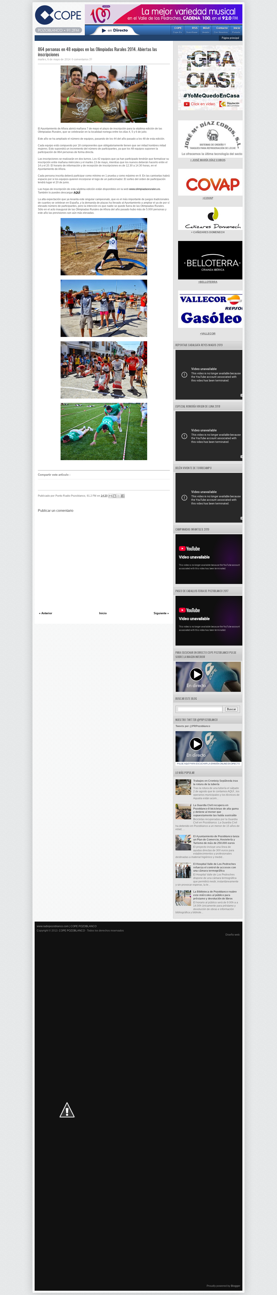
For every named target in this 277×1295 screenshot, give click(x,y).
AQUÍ (77, 192)
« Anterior (45, 613)
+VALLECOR (208, 333)
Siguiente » (161, 613)
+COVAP (208, 198)
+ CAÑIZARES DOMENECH (208, 232)
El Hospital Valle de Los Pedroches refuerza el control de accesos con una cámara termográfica (214, 867)
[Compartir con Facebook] (123, 496)
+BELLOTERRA (207, 282)
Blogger (235, 1285)
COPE (177, 30)
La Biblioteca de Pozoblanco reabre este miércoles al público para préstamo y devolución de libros (215, 895)
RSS (192, 30)
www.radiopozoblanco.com (53, 926)
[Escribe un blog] (114, 496)
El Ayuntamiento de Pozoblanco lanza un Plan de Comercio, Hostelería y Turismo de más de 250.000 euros (216, 840)
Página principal (230, 38)
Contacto (221, 30)
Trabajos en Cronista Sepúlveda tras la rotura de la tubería (215, 782)
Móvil (205, 30)
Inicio (236, 30)
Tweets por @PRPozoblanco (193, 726)
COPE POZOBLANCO (84, 926)
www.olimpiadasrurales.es (144, 189)
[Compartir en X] (118, 496)
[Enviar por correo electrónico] (110, 496)
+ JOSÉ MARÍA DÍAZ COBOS (207, 160)
